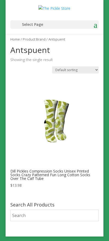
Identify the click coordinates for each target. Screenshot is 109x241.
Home (15, 39)
